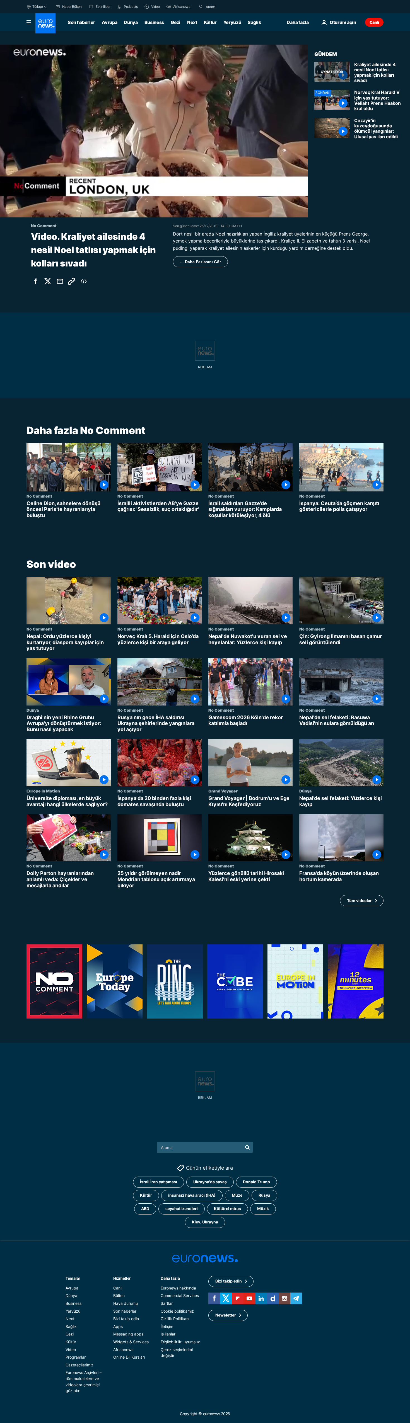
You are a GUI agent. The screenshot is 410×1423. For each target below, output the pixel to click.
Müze (237, 1195)
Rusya (264, 1195)
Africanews (123, 1349)
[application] (154, 131)
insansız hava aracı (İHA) (192, 1195)
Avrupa (109, 22)
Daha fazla (170, 1278)
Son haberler (81, 22)
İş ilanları (168, 1334)
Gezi (175, 22)
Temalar (73, 1278)
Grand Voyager (223, 791)
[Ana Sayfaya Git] (45, 23)
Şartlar (167, 1303)
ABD (145, 1208)
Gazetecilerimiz (79, 1365)
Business (154, 22)
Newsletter (225, 1315)
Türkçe (37, 6)
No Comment (39, 496)
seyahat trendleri (181, 1208)
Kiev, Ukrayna (205, 1222)
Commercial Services (180, 1295)
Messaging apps (128, 1334)
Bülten (119, 1295)
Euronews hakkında (178, 1288)
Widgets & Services (131, 1341)
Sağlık (254, 22)
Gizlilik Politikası (175, 1319)
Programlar (76, 1357)
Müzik (263, 1208)
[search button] (201, 6)
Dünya (131, 22)
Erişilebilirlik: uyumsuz (180, 1341)
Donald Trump (256, 1182)
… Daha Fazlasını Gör (200, 262)
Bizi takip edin (126, 1319)
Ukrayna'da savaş (210, 1182)
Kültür (210, 22)
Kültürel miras (227, 1208)
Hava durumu (125, 1303)
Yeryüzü (232, 22)
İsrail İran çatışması (158, 1182)
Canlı (374, 22)
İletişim (167, 1326)
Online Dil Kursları (129, 1357)
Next (192, 22)
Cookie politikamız (177, 1311)
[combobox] (229, 6)
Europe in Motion (43, 791)
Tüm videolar (359, 900)
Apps (118, 1326)
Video (71, 1349)
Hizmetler (122, 1278)
